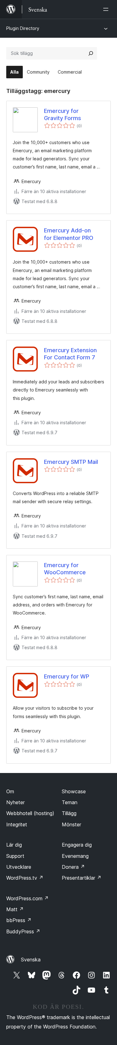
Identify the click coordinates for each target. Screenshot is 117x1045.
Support (15, 856)
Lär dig (14, 845)
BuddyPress (23, 931)
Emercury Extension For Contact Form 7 (70, 354)
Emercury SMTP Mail (71, 462)
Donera (73, 867)
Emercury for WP (66, 676)
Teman (69, 802)
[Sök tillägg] (91, 53)
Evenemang (75, 856)
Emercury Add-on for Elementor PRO (68, 234)
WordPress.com (27, 898)
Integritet (16, 824)
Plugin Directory (22, 28)
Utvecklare (18, 867)
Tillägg (69, 813)
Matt (15, 909)
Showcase (74, 791)
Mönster (71, 824)
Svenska (31, 959)
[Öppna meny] (107, 9)
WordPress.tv (24, 878)
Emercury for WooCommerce (65, 569)
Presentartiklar (81, 878)
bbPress (19, 920)
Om (10, 791)
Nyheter (15, 802)
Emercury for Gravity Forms (62, 114)
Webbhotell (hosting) (30, 813)
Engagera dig (77, 845)
